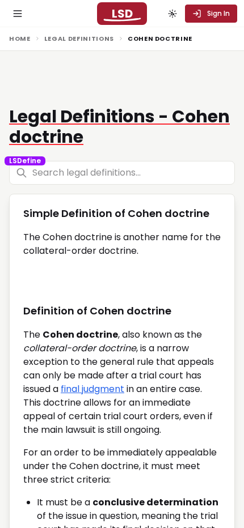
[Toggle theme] (172, 14)
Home (20, 38)
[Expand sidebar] (17, 14)
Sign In (218, 13)
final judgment (92, 388)
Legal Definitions (79, 38)
